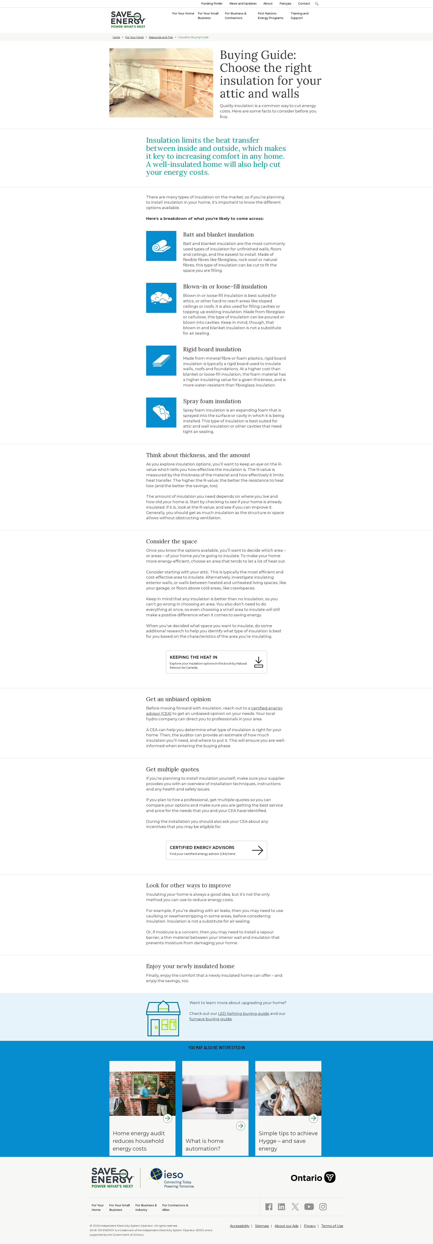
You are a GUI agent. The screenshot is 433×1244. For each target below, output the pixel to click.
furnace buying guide (210, 1019)
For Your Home (134, 37)
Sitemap (262, 1226)
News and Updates (243, 3)
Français (285, 3)
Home (116, 37)
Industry (146, 1207)
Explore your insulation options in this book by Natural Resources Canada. (208, 662)
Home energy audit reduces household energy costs (139, 1141)
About (268, 3)
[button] (316, 3)
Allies (175, 1207)
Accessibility (239, 1226)
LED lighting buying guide (243, 1013)
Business (119, 1207)
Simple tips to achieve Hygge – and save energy (288, 1141)
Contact (304, 3)
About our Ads (286, 1226)
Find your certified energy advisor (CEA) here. (203, 850)
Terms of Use (332, 1226)
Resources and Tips (161, 37)
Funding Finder (212, 3)
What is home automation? (204, 1145)
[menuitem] (183, 13)
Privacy (310, 1226)
